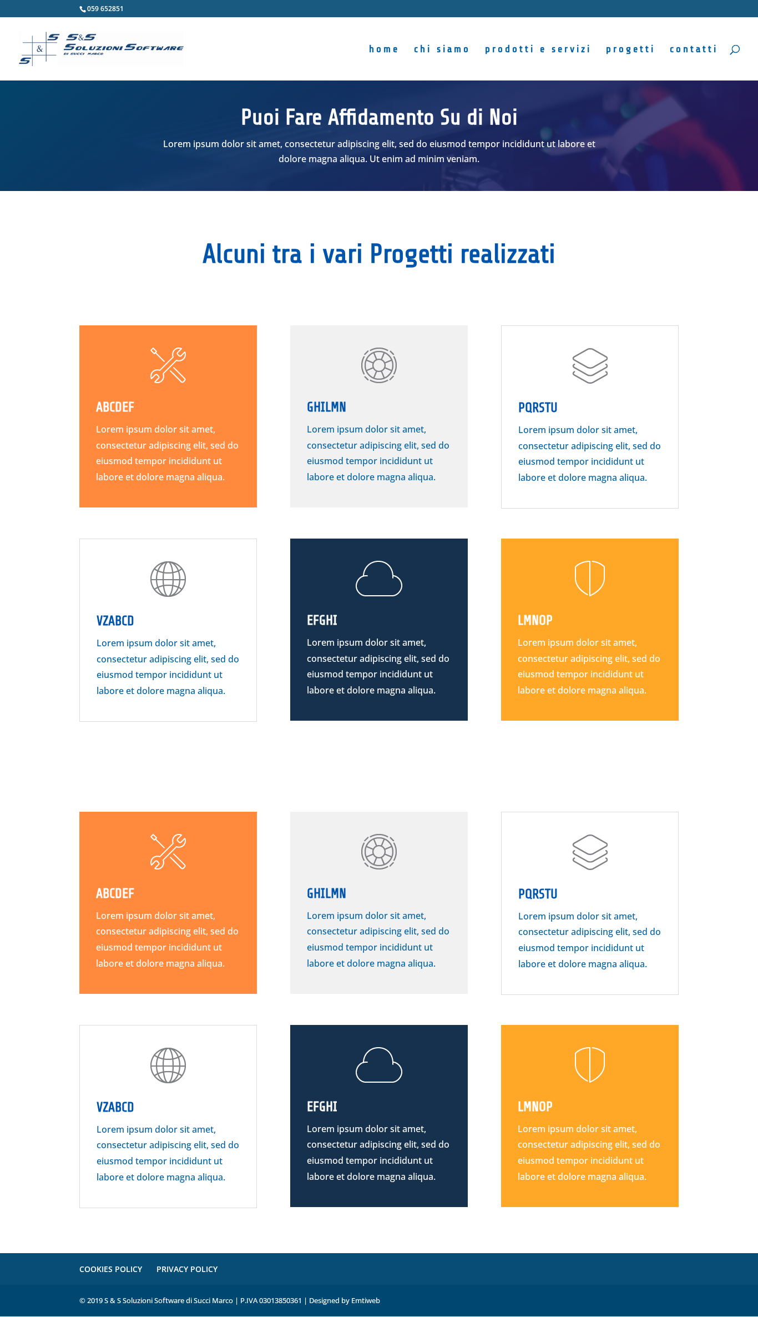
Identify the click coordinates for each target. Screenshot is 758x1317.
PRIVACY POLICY (187, 1269)
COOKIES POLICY (110, 1269)
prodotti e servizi (538, 49)
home (384, 49)
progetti (630, 49)
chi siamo (442, 49)
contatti (694, 49)
